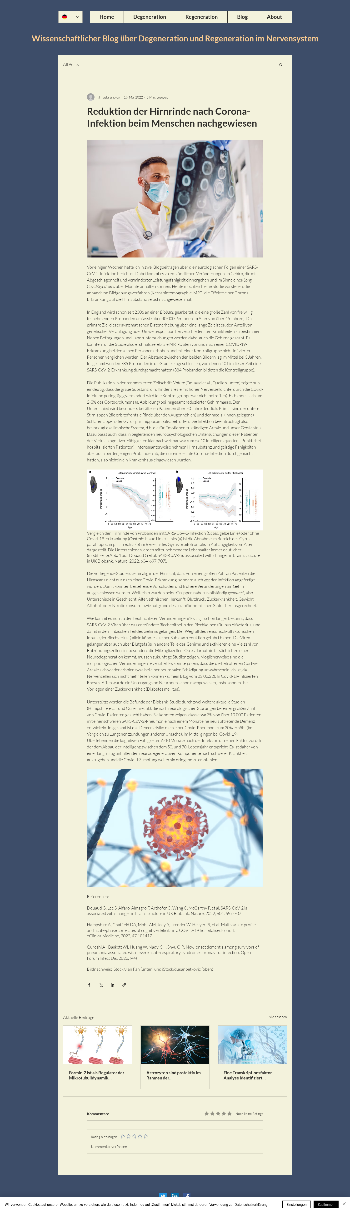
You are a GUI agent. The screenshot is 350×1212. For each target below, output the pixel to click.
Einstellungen (296, 1204)
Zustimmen (326, 1204)
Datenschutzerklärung (251, 1204)
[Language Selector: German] (70, 17)
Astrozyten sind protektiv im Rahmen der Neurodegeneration (173, 1075)
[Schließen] (344, 1204)
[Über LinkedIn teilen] (112, 985)
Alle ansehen (278, 1017)
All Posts (71, 64)
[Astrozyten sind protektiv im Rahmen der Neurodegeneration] (175, 1045)
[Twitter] (163, 1196)
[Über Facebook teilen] (89, 985)
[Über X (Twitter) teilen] (101, 985)
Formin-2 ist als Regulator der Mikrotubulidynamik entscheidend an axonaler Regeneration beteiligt (96, 1075)
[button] (281, 64)
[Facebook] (186, 1196)
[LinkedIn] (175, 1196)
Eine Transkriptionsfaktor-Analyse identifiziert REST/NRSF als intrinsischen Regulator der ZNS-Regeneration (251, 1075)
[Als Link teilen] (124, 985)
